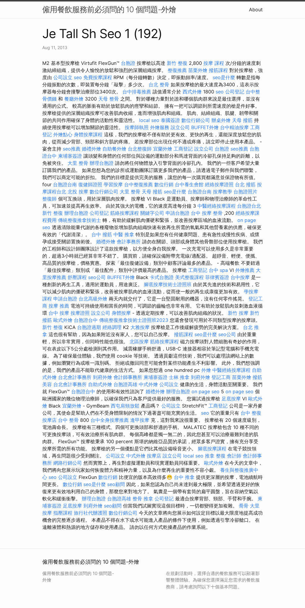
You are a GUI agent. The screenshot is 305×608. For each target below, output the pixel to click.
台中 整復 (251, 413)
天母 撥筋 (242, 120)
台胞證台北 (249, 206)
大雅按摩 (140, 327)
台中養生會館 (189, 184)
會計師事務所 (127, 377)
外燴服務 (159, 127)
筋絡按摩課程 (124, 213)
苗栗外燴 (197, 70)
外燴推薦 (244, 270)
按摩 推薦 (59, 306)
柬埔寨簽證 (70, 156)
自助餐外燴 (114, 149)
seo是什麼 (224, 77)
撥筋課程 (218, 70)
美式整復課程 (189, 277)
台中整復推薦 (138, 184)
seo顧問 (116, 484)
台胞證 (128, 63)
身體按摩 (121, 313)
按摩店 (49, 420)
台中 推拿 (184, 477)
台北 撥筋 (245, 184)
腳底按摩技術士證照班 (168, 284)
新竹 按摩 (238, 313)
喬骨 (243, 506)
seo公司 (97, 277)
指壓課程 (62, 513)
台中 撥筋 (101, 234)
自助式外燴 (100, 384)
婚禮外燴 (91, 149)
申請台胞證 (177, 213)
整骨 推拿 (143, 499)
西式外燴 (192, 92)
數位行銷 (163, 184)
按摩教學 (222, 192)
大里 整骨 (78, 163)
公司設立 (62, 77)
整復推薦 (177, 70)
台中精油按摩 (234, 127)
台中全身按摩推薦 (110, 420)
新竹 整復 (177, 63)
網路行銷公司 (67, 463)
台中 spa (218, 270)
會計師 (234, 456)
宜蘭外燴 (162, 149)
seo (78, 77)
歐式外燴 (62, 320)
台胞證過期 (89, 327)
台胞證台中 (86, 320)
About (256, 9)
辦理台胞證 (101, 163)
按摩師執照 (137, 127)
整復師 (49, 199)
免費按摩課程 (97, 77)
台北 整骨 (159, 84)
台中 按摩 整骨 (206, 213)
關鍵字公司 (152, 213)
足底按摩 (231, 399)
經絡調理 (112, 327)
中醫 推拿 (123, 234)
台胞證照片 (245, 192)
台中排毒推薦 (136, 92)
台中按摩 (240, 277)
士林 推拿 (179, 377)
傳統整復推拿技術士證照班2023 (133, 320)
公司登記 (234, 92)
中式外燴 (148, 384)
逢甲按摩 (139, 420)
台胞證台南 (65, 184)
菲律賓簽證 (217, 277)
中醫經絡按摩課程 (216, 206)
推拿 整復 (215, 456)
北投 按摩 (78, 192)
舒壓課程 (77, 277)
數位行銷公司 (195, 120)
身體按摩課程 (88, 134)
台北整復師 (140, 149)
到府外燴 (102, 377)
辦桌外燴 (221, 120)
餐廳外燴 (73, 99)
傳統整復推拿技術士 (79, 220)
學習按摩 (113, 184)
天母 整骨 (108, 99)
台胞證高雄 (125, 384)
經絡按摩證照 (219, 184)
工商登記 (183, 149)
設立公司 (180, 127)
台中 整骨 (68, 420)
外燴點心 (62, 134)
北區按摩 (139, 341)
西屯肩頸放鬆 (125, 406)
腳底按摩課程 (212, 449)
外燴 (206, 370)
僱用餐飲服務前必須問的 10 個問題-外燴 (109, 9)
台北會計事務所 (74, 377)
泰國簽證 (170, 120)
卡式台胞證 (162, 277)
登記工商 (221, 377)
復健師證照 (90, 184)
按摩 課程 (213, 63)
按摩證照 (80, 313)
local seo (149, 120)
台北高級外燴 (93, 299)
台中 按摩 (59, 313)
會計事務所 (129, 242)
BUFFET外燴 (205, 127)
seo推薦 (71, 149)
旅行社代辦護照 (90, 513)
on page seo (206, 391)
